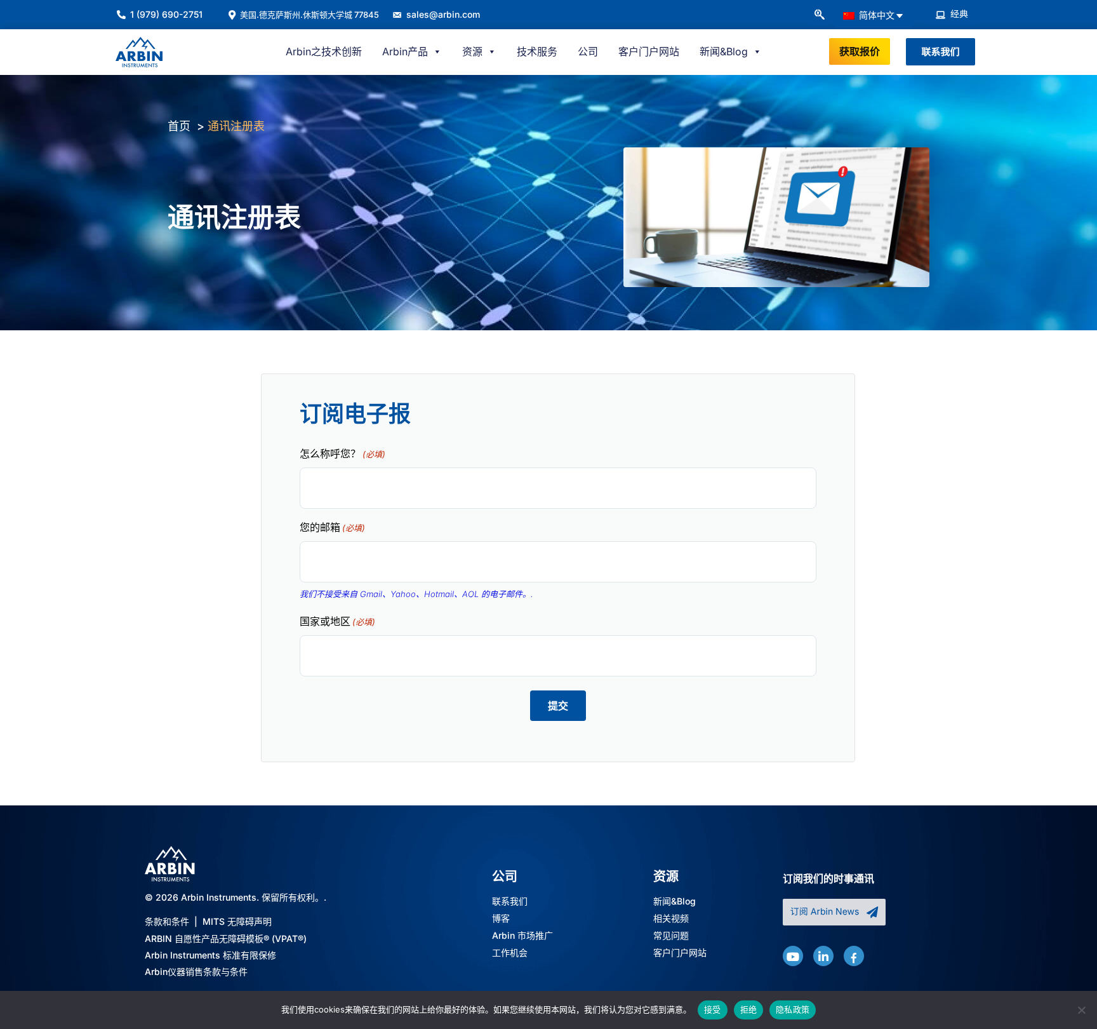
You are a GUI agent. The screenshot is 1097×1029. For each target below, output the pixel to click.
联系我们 (510, 901)
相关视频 (671, 919)
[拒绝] (1081, 1010)
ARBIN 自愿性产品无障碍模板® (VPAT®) (226, 938)
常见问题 (671, 936)
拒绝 (748, 1009)
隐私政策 (792, 1009)
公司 (588, 51)
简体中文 (875, 15)
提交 (558, 705)
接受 (712, 1009)
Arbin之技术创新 (324, 51)
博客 (501, 919)
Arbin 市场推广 (522, 936)
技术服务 (537, 51)
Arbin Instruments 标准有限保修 (210, 955)
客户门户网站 (648, 51)
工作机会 (510, 953)
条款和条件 (167, 921)
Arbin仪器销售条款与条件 (196, 971)
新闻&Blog (674, 901)
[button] (819, 15)
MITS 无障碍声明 (237, 921)
